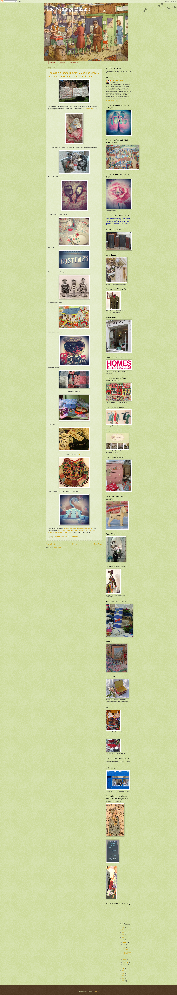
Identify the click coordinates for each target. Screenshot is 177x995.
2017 (123, 937)
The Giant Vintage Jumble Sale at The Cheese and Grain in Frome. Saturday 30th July (73, 74)
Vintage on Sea (52, 532)
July (124, 944)
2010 (123, 981)
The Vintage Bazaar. (69, 8)
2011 (123, 978)
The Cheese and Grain (89, 108)
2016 (123, 940)
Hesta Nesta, (61, 530)
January (125, 964)
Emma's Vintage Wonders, (85, 528)
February (125, 962)
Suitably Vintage (62, 532)
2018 (123, 935)
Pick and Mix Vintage (70, 528)
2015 (123, 968)
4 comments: (74, 536)
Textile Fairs (73, 62)
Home (74, 544)
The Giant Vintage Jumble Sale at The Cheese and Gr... (127, 953)
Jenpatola (80, 454)
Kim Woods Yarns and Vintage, (87, 530)
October (125, 942)
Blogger (97, 991)
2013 (123, 973)
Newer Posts (50, 544)
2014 (123, 970)
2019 (123, 932)
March (125, 959)
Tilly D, (70, 532)
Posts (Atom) (57, 547)
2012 (123, 975)
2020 (123, 929)
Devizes (53, 62)
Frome (62, 62)
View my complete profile (112, 100)
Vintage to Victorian (71, 530)
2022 (123, 927)
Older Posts (98, 544)
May (124, 947)
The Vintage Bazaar (117, 80)
